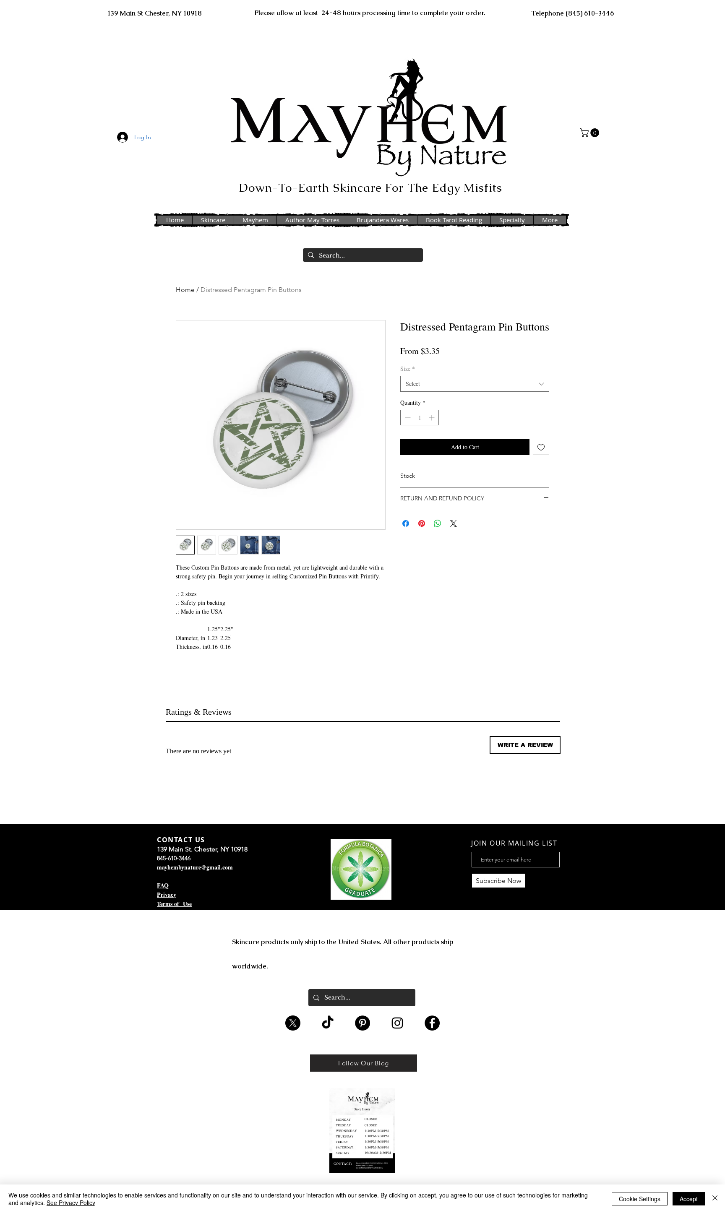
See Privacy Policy (71, 1202)
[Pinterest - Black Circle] (362, 1023)
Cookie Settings (639, 1199)
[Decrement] (407, 417)
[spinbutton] (419, 417)
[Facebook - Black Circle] (432, 1023)
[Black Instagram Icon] (397, 1023)
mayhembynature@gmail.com (195, 867)
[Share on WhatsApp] (438, 523)
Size (407, 368)
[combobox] (474, 384)
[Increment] (432, 417)
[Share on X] (454, 523)
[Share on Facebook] (406, 523)
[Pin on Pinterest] (422, 523)
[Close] (715, 1198)
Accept (689, 1199)
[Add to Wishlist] (541, 447)
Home (185, 290)
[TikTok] (327, 1023)
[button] (590, 132)
